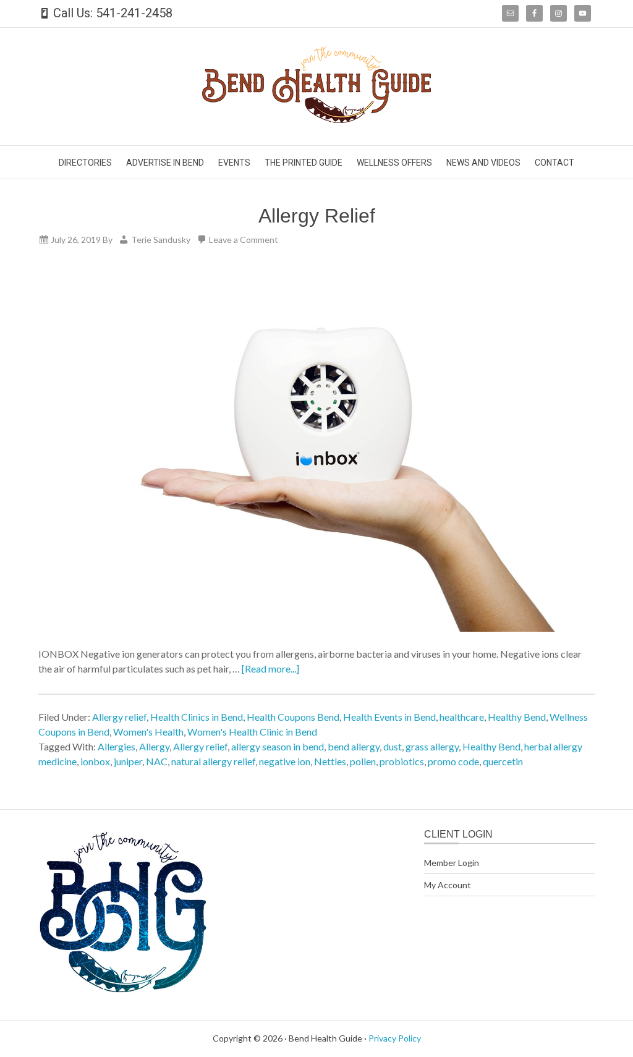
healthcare (462, 717)
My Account (447, 885)
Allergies (116, 746)
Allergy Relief (316, 216)
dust (392, 746)
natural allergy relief (213, 761)
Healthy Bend (517, 717)
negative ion (284, 761)
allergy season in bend (277, 746)
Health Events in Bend (389, 717)
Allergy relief (119, 717)
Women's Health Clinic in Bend (252, 731)
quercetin (503, 761)
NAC (157, 761)
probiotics (402, 761)
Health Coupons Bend (293, 717)
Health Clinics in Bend (196, 717)
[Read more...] (270, 668)
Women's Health (148, 731)
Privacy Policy (394, 1038)
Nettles (330, 761)
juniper (128, 761)
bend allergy (354, 746)
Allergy (154, 746)
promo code (453, 761)
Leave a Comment (243, 239)
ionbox (95, 761)
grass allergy (432, 746)
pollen (363, 761)
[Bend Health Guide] (316, 119)
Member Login (451, 862)
